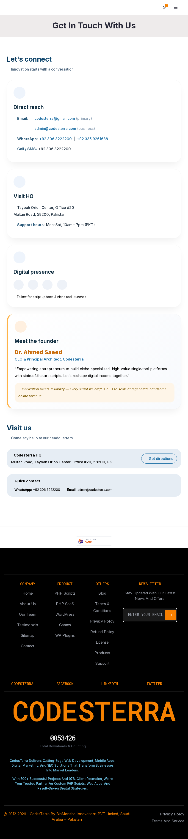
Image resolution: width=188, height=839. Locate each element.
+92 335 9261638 (92, 139)
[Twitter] (33, 285)
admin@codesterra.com (55, 128)
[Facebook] (19, 285)
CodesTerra (94, 710)
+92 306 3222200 (55, 139)
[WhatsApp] (62, 285)
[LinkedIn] (47, 285)
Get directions (160, 458)
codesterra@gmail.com (54, 118)
